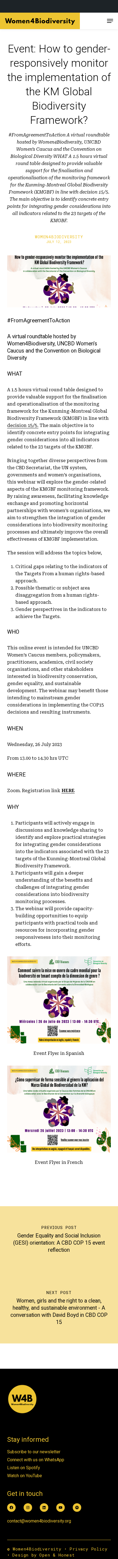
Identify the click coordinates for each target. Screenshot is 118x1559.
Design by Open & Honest (43, 1555)
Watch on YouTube (24, 1475)
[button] (110, 21)
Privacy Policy (88, 1549)
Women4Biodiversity (59, 236)
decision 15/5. (22, 425)
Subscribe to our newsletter (33, 1451)
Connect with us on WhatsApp (35, 1459)
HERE (68, 790)
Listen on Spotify (23, 1467)
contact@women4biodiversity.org (39, 1521)
